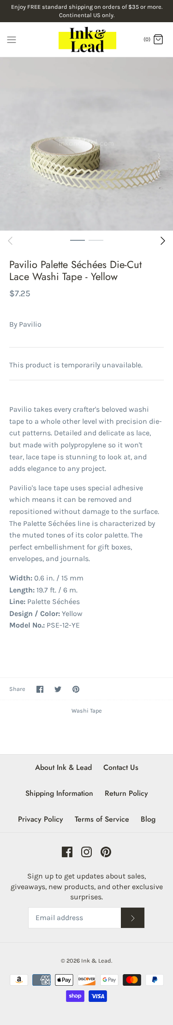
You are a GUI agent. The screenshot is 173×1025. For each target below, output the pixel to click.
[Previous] (10, 241)
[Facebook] (67, 852)
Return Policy (126, 793)
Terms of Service (102, 819)
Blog (148, 819)
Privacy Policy (40, 819)
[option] (86, 144)
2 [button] (96, 240)
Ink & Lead (96, 960)
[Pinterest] (106, 852)
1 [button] (77, 240)
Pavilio (30, 324)
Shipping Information (59, 793)
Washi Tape (87, 710)
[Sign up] (133, 918)
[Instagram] (86, 852)
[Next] (163, 241)
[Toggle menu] (11, 38)
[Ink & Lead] (86, 39)
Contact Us (120, 767)
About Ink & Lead (63, 767)
